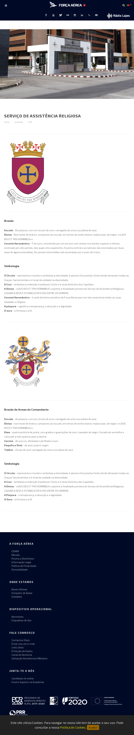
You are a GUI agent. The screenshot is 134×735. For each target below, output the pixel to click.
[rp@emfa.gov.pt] (96, 15)
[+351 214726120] (89, 15)
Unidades (18, 122)
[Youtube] (53, 15)
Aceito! (93, 727)
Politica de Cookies (72, 727)
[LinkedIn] (82, 15)
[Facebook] (46, 15)
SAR (30, 122)
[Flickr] (67, 15)
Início (6, 122)
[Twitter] (60, 15)
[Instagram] (74, 15)
